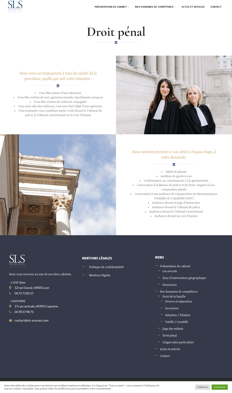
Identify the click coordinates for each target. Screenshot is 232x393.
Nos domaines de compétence (179, 291)
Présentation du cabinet (175, 266)
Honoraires (170, 285)
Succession (172, 308)
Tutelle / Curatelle (176, 322)
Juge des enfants (173, 329)
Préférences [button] (202, 387)
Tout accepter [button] (220, 387)
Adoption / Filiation (177, 315)
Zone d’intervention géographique (184, 278)
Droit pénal (170, 335)
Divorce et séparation (178, 301)
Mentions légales (99, 275)
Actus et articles (170, 349)
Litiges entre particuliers (178, 342)
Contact (165, 356)
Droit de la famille (174, 296)
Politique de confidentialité (106, 267)
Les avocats (170, 271)
